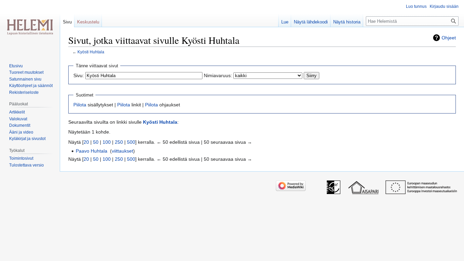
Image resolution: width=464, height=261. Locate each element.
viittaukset (122, 151)
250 (119, 142)
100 (107, 142)
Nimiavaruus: (218, 75)
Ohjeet (449, 37)
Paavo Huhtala (91, 151)
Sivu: (78, 75)
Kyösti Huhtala (90, 52)
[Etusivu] (30, 27)
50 (96, 142)
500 (131, 142)
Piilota (79, 104)
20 (86, 142)
